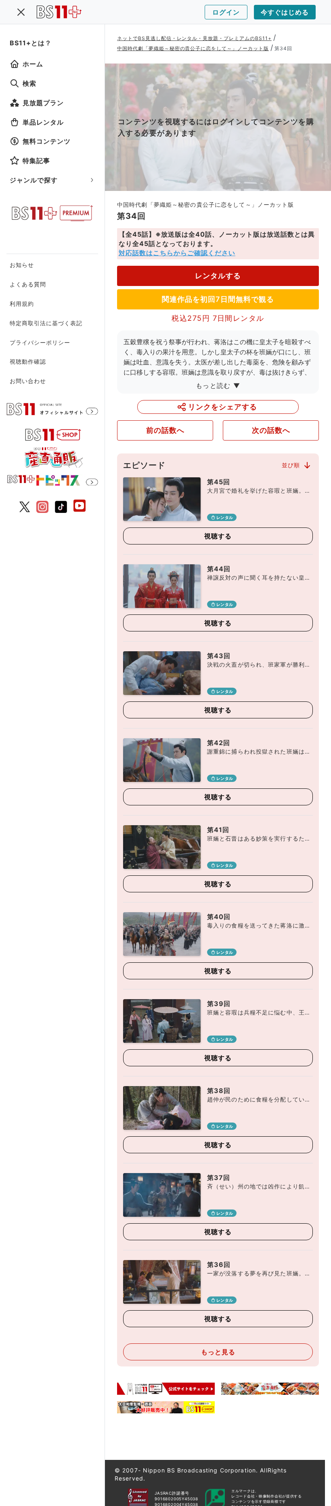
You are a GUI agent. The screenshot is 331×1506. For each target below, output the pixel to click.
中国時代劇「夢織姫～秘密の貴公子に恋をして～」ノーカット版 (193, 48)
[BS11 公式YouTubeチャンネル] (79, 507)
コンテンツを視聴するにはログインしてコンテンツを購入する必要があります (216, 127)
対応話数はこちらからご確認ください (177, 253)
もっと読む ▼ (218, 385)
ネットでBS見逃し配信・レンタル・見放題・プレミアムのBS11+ (194, 38)
